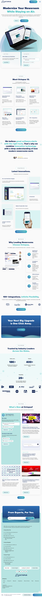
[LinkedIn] (26, 571)
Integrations (20, 580)
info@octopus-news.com (9, 535)
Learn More (6, 62)
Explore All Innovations (21, 231)
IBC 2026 (25, 56)
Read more (6, 429)
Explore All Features (21, 129)
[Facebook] (17, 571)
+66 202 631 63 (8, 546)
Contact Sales (35, 567)
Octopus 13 (9, 580)
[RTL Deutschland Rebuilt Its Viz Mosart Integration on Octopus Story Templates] (31, 471)
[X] (22, 571)
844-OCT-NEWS (8, 534)
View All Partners (21, 309)
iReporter (14, 580)
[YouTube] (19, 571)
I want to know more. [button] (8, 595)
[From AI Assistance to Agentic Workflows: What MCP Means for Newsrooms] (31, 445)
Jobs (4, 582)
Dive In (16, 20)
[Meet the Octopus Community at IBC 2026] (11, 471)
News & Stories (27, 580)
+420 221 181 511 (8, 558)
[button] (39, 592)
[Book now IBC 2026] (11, 429)
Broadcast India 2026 (7, 433)
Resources (37, 580)
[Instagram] (24, 571)
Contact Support (15, 567)
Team (32, 580)
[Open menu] (40, 2)
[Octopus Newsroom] (6, 2)
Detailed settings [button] (27, 594)
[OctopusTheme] (21, 575)
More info (26, 65)
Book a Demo (24, 20)
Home (4, 580)
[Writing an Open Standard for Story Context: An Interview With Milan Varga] (31, 418)
